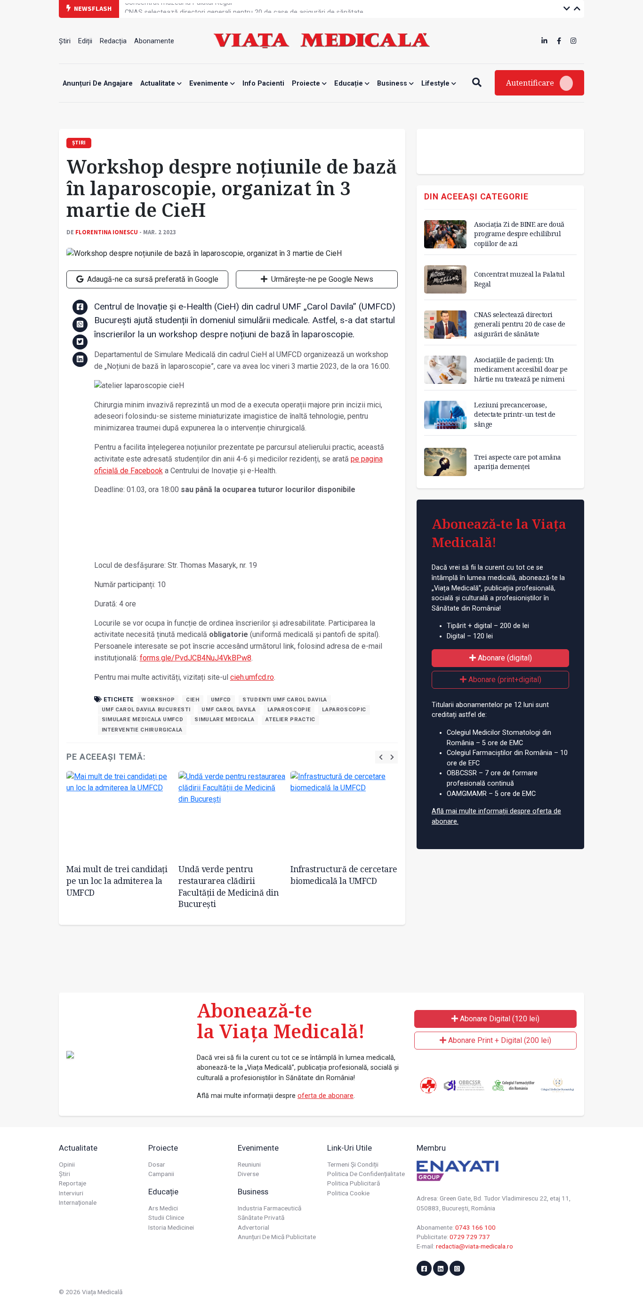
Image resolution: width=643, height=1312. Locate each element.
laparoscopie (289, 710)
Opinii (67, 1164)
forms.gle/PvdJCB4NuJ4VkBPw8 (195, 657)
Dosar (156, 1164)
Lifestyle (436, 83)
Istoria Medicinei (171, 1227)
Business (393, 83)
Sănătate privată (261, 1217)
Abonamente (154, 41)
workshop (158, 700)
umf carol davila (228, 710)
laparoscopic (344, 710)
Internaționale (77, 1202)
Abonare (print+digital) (503, 679)
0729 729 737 (470, 1236)
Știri (65, 41)
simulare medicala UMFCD (143, 719)
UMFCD (221, 700)
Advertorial (253, 1227)
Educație (349, 83)
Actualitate (158, 83)
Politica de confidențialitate (366, 1173)
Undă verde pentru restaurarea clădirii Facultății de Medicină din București (228, 886)
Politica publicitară (353, 1183)
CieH (193, 700)
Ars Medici (163, 1208)
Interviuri (71, 1193)
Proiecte (307, 83)
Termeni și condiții (352, 1164)
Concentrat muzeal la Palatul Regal (519, 279)
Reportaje (72, 1183)
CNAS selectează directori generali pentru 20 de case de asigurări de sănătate (244, 8)
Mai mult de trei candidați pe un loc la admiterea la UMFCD (116, 880)
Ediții (85, 41)
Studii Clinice (166, 1217)
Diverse (248, 1173)
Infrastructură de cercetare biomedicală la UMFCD (343, 874)
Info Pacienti (263, 83)
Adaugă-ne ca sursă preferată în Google (151, 279)
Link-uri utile (349, 1148)
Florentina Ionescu (106, 232)
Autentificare (531, 83)
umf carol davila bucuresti (146, 710)
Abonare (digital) (504, 657)
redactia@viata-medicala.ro (474, 1246)
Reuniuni (249, 1164)
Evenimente (209, 83)
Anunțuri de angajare (98, 83)
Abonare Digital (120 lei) (498, 1018)
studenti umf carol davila (284, 700)
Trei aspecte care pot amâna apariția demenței (517, 462)
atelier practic (290, 719)
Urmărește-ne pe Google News (321, 279)
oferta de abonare (325, 1096)
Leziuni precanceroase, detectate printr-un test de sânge (514, 414)
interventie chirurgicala (142, 730)
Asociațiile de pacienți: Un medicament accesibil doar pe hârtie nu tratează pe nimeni (520, 369)
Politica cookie (348, 1193)
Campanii (161, 1173)
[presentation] (380, 757)
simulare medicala (224, 719)
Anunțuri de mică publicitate (277, 1236)
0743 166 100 (475, 1227)
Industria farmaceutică (269, 1208)
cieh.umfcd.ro (252, 677)
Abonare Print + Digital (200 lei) (498, 1040)
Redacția (113, 41)
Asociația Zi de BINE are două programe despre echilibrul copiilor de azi (519, 233)
